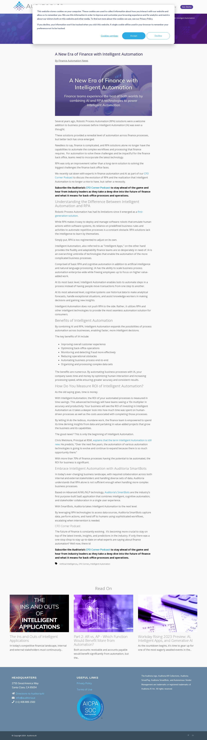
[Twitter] (188, 735)
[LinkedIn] (193, 735)
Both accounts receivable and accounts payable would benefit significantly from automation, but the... (101, 646)
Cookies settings (109, 35)
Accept (133, 35)
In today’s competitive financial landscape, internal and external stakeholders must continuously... (38, 642)
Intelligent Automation (100, 564)
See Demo (187, 6)
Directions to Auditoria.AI (30, 693)
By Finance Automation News (71, 60)
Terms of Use (84, 689)
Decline (158, 35)
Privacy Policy (84, 683)
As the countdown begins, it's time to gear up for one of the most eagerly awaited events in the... (166, 642)
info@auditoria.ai (25, 697)
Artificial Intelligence (68, 564)
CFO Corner (84, 564)
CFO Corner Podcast (98, 187)
